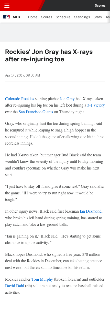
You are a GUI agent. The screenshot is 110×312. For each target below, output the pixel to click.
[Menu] (7, 5)
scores (100, 5)
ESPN (27, 5)
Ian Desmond (91, 211)
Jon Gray (67, 98)
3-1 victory (96, 105)
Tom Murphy (42, 279)
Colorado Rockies (19, 98)
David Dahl (14, 285)
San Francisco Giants (36, 111)
